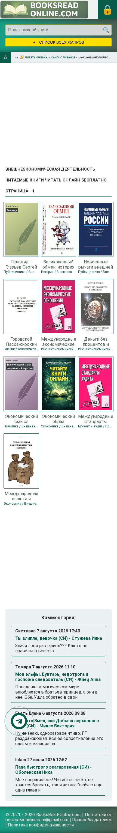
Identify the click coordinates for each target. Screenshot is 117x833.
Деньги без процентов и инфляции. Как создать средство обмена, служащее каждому (95, 341)
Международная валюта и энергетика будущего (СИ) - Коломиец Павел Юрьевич (21, 496)
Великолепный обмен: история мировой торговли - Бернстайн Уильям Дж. (58, 264)
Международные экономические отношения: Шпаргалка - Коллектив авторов (58, 341)
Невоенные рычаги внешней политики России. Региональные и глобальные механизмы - (95, 264)
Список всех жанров (61, 42)
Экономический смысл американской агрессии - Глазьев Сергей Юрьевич (21, 419)
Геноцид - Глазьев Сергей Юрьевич (21, 264)
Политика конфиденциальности (41, 825)
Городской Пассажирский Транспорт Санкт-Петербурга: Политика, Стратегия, (21, 341)
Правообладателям (92, 819)
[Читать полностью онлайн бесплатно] (44, 9)
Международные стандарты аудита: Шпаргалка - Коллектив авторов (95, 419)
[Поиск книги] (106, 30)
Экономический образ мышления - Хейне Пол (58, 419)
